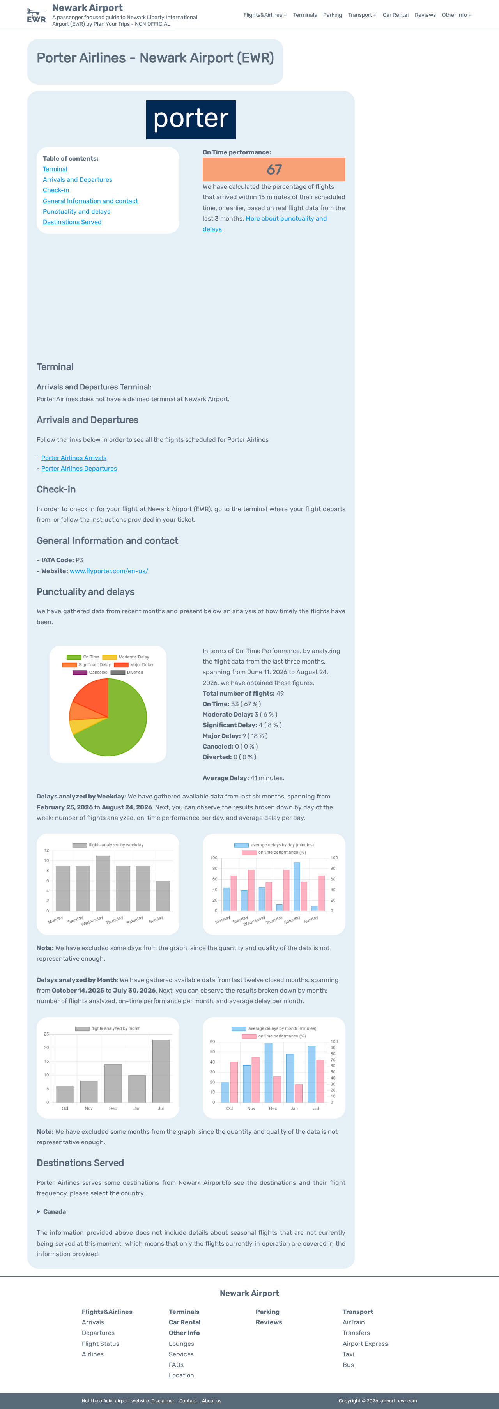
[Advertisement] (191, 296)
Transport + (362, 15)
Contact (188, 1401)
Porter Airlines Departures (79, 468)
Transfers (356, 1332)
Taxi (348, 1354)
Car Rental (396, 15)
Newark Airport (87, 7)
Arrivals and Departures (77, 179)
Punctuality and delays (76, 211)
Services (181, 1354)
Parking (332, 15)
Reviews (425, 15)
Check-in (56, 190)
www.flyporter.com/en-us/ (109, 571)
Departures (98, 1332)
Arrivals (93, 1322)
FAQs (176, 1364)
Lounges (181, 1343)
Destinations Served (72, 222)
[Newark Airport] (36, 15)
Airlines (93, 1354)
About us (211, 1401)
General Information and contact (90, 201)
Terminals (305, 15)
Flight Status (100, 1343)
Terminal (55, 169)
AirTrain (354, 1322)
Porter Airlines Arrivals (73, 458)
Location (181, 1375)
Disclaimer (163, 1401)
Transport (358, 1311)
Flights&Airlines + (265, 15)
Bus (348, 1364)
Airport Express (365, 1343)
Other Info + (457, 15)
